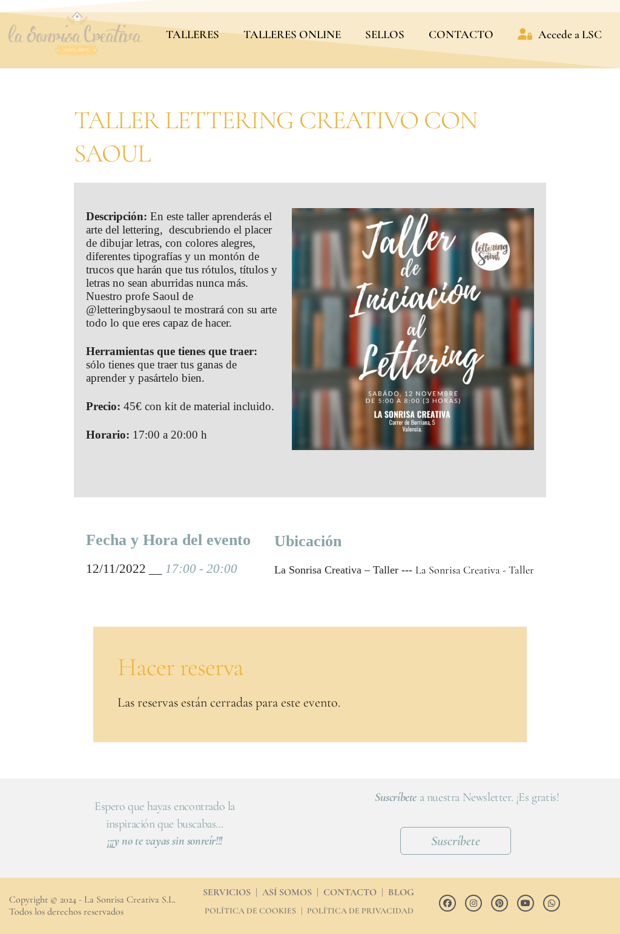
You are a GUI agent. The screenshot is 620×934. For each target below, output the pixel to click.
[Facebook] (447, 903)
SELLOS (384, 34)
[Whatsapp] (551, 903)
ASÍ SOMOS (287, 892)
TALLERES (192, 34)
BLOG (401, 892)
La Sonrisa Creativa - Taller (474, 569)
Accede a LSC (570, 34)
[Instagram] (473, 903)
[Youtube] (525, 903)
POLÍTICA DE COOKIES (250, 911)
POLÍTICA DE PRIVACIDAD (360, 911)
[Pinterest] (499, 903)
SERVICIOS (227, 892)
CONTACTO (461, 34)
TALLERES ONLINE (292, 34)
